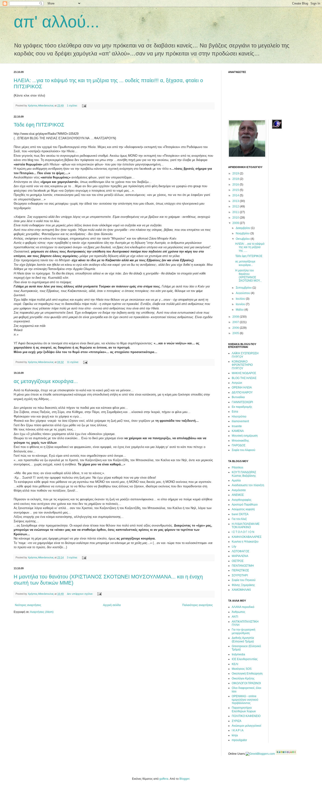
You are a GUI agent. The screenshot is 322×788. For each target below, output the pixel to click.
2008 (236, 316)
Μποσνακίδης (240, 440)
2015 (236, 190)
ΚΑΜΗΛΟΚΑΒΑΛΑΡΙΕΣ (246, 537)
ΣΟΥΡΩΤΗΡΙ (240, 575)
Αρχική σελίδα (112, 605)
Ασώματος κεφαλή (243, 509)
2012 (236, 206)
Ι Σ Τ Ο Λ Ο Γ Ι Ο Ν (243, 532)
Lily (234, 546)
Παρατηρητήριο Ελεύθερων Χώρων (244, 709)
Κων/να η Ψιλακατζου (245, 541)
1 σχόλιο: (72, 105)
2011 (236, 212)
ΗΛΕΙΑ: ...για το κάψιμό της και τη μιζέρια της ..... (249, 247)
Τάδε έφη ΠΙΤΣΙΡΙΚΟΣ (39, 125)
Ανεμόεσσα (239, 490)
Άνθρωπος (238, 612)
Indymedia (238, 654)
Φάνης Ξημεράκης (243, 585)
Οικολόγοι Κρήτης (243, 678)
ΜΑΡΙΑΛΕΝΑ (240, 556)
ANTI (235, 616)
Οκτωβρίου (243, 238)
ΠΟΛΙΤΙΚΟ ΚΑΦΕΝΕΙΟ (246, 716)
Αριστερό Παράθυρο (245, 504)
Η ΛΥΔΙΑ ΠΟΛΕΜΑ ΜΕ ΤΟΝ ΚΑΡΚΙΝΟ (246, 525)
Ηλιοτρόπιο (239, 416)
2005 (236, 333)
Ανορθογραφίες (242, 499)
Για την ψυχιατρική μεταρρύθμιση (243, 631)
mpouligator (239, 740)
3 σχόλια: (72, 557)
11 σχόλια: (73, 362)
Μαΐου (240, 309)
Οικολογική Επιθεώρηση (247, 673)
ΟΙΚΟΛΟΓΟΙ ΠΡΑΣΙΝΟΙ (246, 683)
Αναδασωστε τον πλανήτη (248, 485)
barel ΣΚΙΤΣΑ (240, 514)
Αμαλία (236, 480)
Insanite (237, 426)
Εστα (235, 411)
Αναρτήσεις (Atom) (42, 612)
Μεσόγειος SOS (242, 668)
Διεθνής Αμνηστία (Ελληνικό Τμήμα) (243, 639)
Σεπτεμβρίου (244, 287)
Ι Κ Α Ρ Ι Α (238, 730)
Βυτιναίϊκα (238, 397)
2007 (236, 322)
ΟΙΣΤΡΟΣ (238, 561)
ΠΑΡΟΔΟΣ (238, 445)
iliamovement (240, 421)
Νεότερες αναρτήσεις (28, 605)
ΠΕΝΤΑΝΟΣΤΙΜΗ (243, 565)
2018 (236, 179)
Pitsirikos (237, 467)
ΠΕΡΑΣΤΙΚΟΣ (240, 570)
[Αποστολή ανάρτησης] (84, 105)
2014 (236, 195)
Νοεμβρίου (243, 233)
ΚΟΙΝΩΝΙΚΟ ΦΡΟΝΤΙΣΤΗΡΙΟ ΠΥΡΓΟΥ (242, 365)
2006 (236, 327)
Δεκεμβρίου (243, 228)
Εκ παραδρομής (242, 407)
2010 (236, 217)
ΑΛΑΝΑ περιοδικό (243, 607)
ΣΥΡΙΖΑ (236, 721)
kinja (235, 735)
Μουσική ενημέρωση (245, 435)
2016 (236, 184)
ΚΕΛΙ (235, 664)
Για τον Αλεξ (239, 519)
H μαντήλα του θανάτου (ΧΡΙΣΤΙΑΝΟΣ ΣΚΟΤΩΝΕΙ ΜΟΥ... (248, 275)
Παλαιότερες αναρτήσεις (197, 605)
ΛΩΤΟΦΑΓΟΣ (240, 551)
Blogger (184, 778)
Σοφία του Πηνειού (244, 580)
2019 (236, 173)
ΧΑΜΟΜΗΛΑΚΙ (241, 589)
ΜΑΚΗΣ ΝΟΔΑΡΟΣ (244, 373)
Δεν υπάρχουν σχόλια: (80, 593)
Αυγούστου (243, 293)
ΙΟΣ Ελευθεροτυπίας (245, 659)
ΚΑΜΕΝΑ (238, 431)
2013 (236, 201)
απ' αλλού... (56, 22)
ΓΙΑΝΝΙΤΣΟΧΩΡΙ (242, 402)
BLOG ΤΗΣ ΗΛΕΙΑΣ (244, 378)
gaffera (163, 778)
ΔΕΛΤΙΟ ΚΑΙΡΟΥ (242, 392)
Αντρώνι (237, 382)
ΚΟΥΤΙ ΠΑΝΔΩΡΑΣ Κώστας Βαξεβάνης (244, 474)
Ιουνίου (241, 304)
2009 (236, 223)
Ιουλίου (241, 298)
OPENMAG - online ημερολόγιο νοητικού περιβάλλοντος (245, 700)
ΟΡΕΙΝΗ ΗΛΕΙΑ (242, 387)
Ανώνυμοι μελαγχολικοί (246, 725)
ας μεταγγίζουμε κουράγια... (46, 381)
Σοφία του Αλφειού (243, 450)
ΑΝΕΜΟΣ (238, 495)
